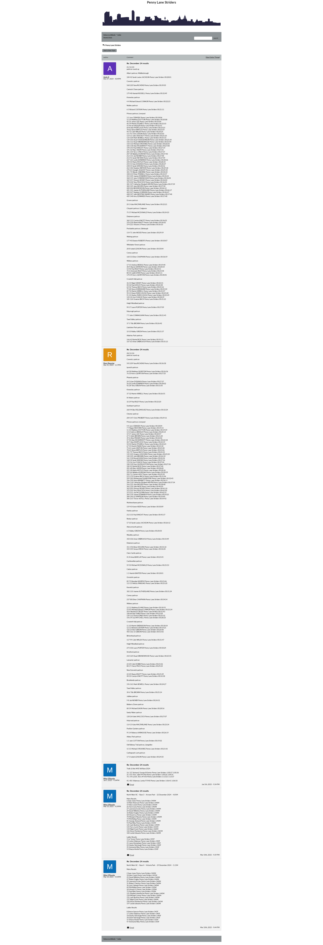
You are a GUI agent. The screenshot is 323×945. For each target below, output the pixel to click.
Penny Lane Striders (113, 45)
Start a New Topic (109, 50)
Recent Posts (107, 37)
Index (119, 35)
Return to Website (109, 35)
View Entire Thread (213, 57)
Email (132, 785)
